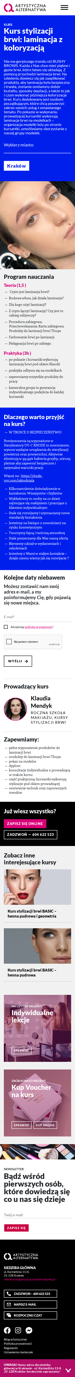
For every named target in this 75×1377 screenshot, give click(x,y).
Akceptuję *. (32, 627)
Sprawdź (21, 1050)
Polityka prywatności (18, 1343)
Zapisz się (16, 1228)
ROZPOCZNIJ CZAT (28, 1315)
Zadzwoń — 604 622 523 (30, 834)
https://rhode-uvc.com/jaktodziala (23, 477)
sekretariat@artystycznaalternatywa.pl (29, 1279)
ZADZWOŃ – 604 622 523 (32, 1293)
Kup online (45, 1125)
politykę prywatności (38, 627)
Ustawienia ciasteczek (18, 1352)
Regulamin (11, 1348)
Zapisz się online (25, 823)
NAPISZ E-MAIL (25, 1304)
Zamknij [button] (68, 1370)
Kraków (16, 166)
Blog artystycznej (15, 1339)
